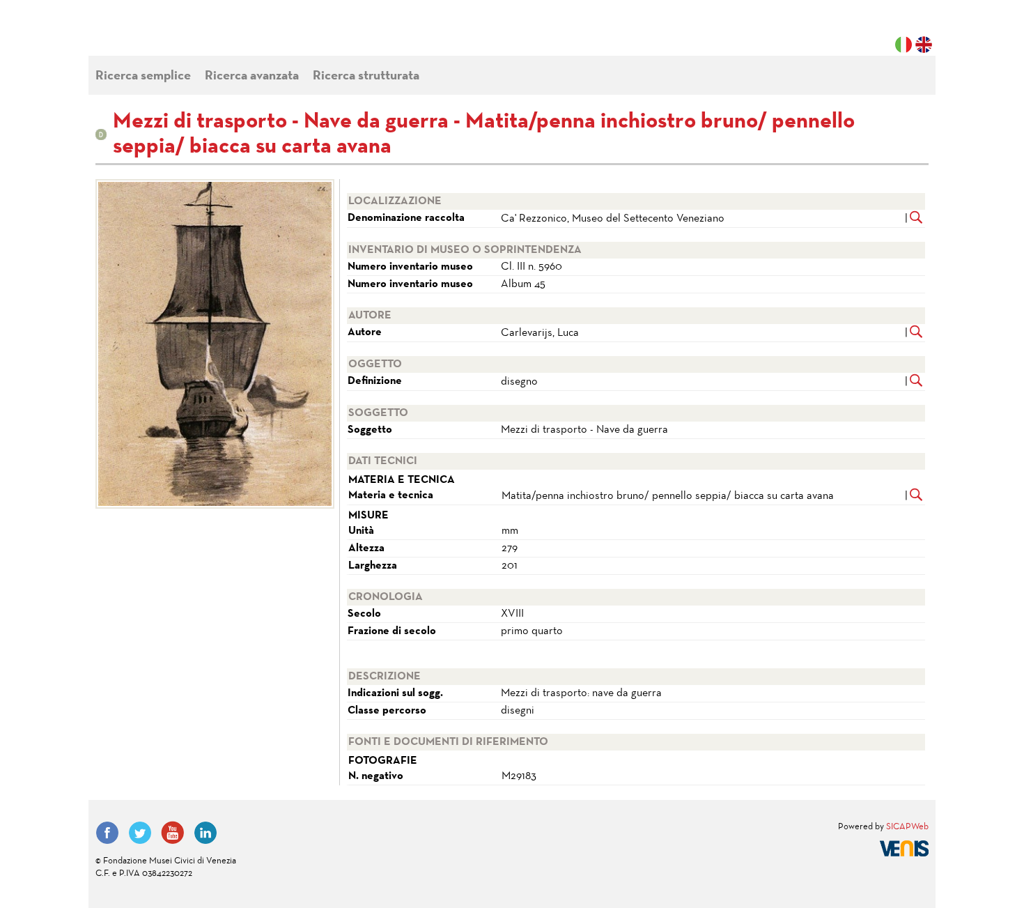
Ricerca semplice (143, 76)
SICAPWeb (907, 827)
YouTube (173, 833)
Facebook (107, 833)
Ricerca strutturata (366, 76)
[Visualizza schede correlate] (916, 219)
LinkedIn (205, 833)
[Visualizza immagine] (212, 344)
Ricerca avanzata (252, 76)
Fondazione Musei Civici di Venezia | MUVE (152, 35)
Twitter (140, 833)
